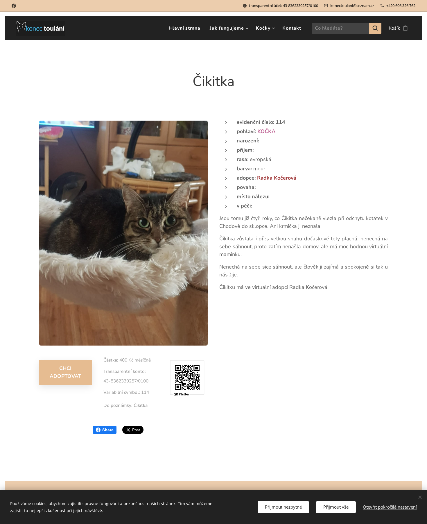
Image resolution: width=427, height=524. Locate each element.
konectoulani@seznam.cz (352, 5)
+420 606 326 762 (400, 5)
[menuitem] (186, 28)
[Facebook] (13, 6)
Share (108, 430)
